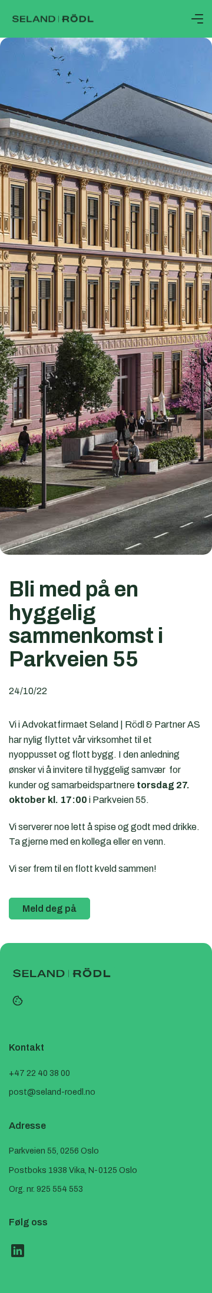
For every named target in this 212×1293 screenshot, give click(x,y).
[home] (53, 19)
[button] (197, 19)
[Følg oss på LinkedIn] (17, 1250)
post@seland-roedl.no (52, 1092)
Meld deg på (49, 909)
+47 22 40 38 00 (39, 1073)
